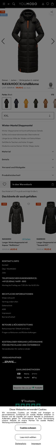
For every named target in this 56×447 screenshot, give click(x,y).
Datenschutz (20, 443)
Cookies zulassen (28, 428)
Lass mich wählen (28, 437)
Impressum (36, 443)
